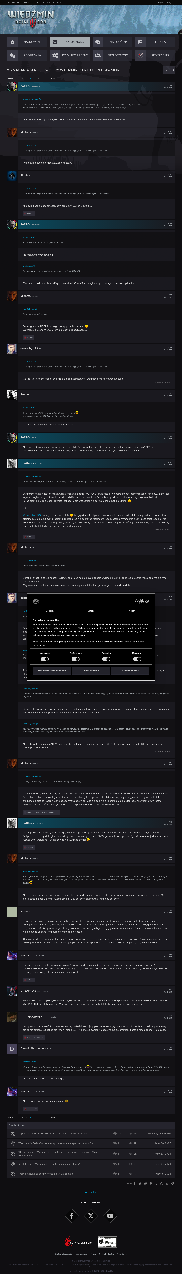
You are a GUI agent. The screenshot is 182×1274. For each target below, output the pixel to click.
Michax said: (28, 237)
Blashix (25, 175)
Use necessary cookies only (52, 671)
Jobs (37, 2)
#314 (168, 858)
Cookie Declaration (106, 1254)
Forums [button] (12, 2)
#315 (168, 911)
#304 (168, 224)
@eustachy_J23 (32, 515)
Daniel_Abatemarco (33, 1048)
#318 (168, 1017)
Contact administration (64, 1254)
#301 (168, 86)
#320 (168, 1091)
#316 (168, 955)
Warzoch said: (28, 1062)
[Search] (167, 70)
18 (38, 78)
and (35, 1038)
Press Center (122, 1254)
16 (30, 78)
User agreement (82, 1254)
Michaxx (25, 132)
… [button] (19, 78)
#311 (168, 598)
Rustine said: (28, 561)
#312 (168, 763)
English (92, 1192)
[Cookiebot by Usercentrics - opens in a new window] (136, 601)
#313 (168, 823)
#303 (168, 175)
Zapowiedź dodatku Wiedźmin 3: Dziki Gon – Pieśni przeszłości (53, 1133)
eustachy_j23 (29, 348)
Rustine (25, 394)
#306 (168, 348)
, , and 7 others (42, 812)
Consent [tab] (50, 611)
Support (58, 2)
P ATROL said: (28, 145)
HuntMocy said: (29, 689)
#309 (168, 463)
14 (22, 78)
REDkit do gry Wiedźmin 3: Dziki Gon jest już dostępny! (49, 1164)
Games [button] (25, 2)
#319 (168, 1048)
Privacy (94, 1254)
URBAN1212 (28, 991)
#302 (168, 132)
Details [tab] (91, 611)
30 (46, 78)
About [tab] (132, 611)
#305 (168, 296)
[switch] (76, 659)
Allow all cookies (130, 671)
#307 (168, 394)
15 (26, 78)
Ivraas (24, 911)
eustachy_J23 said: (30, 99)
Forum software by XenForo (91, 1271)
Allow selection (91, 671)
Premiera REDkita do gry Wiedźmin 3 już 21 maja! (45, 1173)
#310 (168, 547)
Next (52, 78)
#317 (168, 991)
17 (34, 78)
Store (46, 2)
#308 (168, 437)
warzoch (25, 955)
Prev (11, 78)
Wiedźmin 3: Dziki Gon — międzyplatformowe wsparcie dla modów (55, 1143)
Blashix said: (28, 266)
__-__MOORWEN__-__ (35, 1016)
